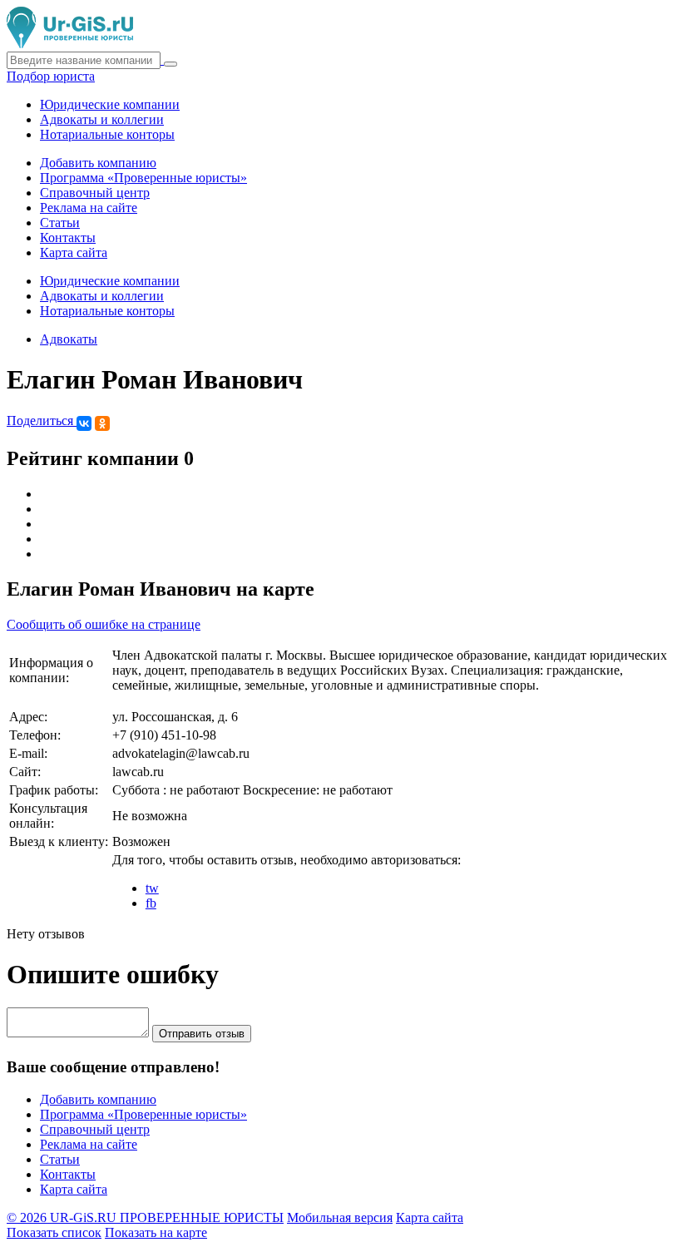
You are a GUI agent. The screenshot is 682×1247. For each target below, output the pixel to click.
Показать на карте (156, 1232)
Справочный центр (95, 193)
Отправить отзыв (202, 1033)
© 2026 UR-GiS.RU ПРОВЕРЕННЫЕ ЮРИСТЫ (145, 1217)
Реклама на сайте (88, 207)
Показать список (54, 1232)
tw (152, 888)
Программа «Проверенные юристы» (143, 178)
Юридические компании (110, 104)
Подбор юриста (51, 76)
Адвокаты (68, 339)
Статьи (60, 222)
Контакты (68, 237)
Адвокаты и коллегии (102, 119)
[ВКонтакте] (84, 423)
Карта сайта (73, 252)
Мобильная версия (340, 1217)
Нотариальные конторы (107, 134)
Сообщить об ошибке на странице (103, 624)
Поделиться (42, 420)
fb (151, 903)
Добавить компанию (98, 163)
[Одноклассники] (102, 423)
